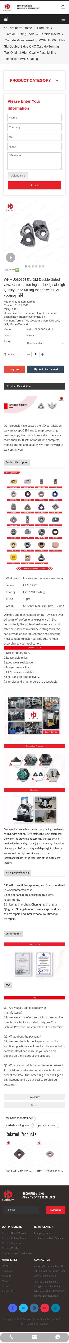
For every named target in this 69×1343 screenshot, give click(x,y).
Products (7, 1271)
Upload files (18, 175)
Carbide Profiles (11, 1248)
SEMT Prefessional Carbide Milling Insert (49, 1170)
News (5, 1281)
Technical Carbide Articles (48, 1238)
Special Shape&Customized (17, 1253)
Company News (43, 1233)
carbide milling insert (18, 1125)
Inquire (14, 369)
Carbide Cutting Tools (14, 1238)
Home (5, 1266)
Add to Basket (48, 369)
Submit (34, 185)
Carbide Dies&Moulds (14, 1233)
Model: (8, 329)
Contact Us (8, 1291)
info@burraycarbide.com (47, 1286)
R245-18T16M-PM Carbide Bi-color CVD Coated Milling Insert (19, 1170)
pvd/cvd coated (47, 1125)
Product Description (19, 386)
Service (6, 1286)
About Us (7, 1276)
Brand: (8, 335)
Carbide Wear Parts (13, 1243)
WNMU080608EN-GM (19, 1118)
